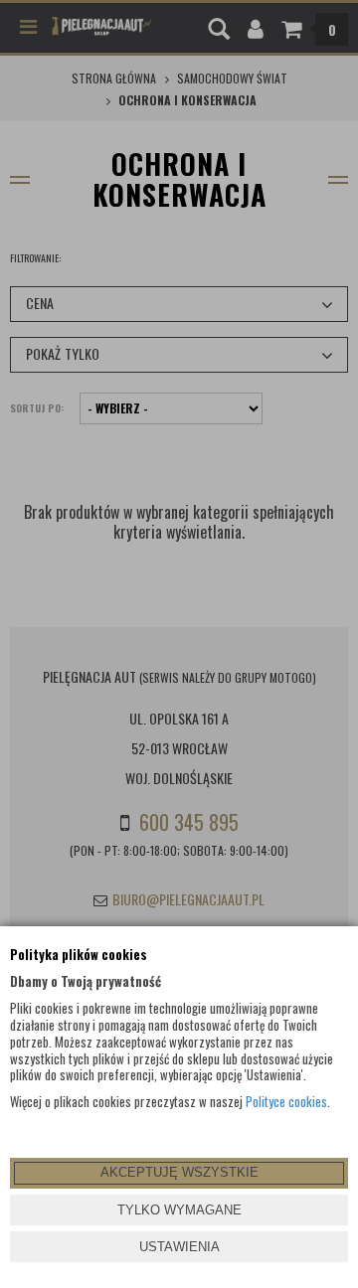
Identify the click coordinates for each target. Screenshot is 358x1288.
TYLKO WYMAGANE (179, 1210)
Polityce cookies (286, 1101)
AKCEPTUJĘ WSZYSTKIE (179, 1172)
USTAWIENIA (179, 1246)
